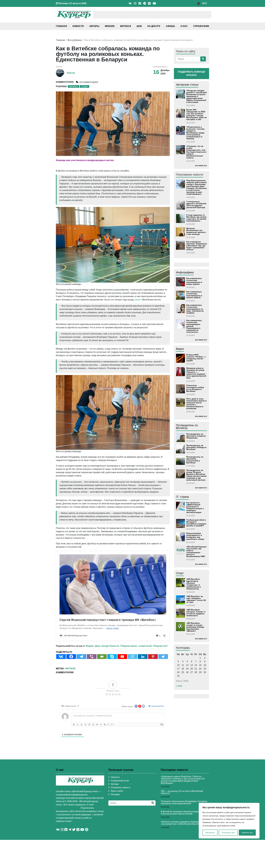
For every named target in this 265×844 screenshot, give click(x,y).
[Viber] (91, 656)
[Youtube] (122, 656)
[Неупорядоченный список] (93, 724)
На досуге (153, 26)
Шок (139, 26)
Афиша (170, 26)
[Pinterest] (153, 656)
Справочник (201, 26)
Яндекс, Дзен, (93, 646)
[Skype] (112, 656)
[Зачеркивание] (85, 724)
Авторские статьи (187, 84)
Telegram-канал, (128, 646)
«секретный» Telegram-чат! (153, 646)
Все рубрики (75, 40)
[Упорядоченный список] (89, 724)
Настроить (210, 832)
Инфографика (185, 272)
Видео (180, 348)
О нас (184, 26)
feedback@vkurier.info (68, 808)
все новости (200, 166)
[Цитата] (97, 724)
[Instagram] (132, 656)
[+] (112, 724)
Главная (61, 26)
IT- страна (182, 496)
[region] (229, 820)
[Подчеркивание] (82, 724)
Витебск (125, 26)
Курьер (71, 73)
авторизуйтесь (157, 706)
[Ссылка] (105, 724)
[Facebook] (71, 656)
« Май (179, 686)
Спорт (84, 86)
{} (108, 724)
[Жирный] (74, 724)
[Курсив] (78, 724)
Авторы (94, 26)
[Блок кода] (101, 724)
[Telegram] (81, 656)
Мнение (110, 26)
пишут (138, 299)
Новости (78, 26)
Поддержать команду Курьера (191, 73)
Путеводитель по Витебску (187, 427)
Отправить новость (120, 787)
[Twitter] (163, 656)
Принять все (247, 832)
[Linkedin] (143, 656)
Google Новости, (110, 646)
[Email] (102, 656)
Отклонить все (228, 832)
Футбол (70, 668)
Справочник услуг (120, 780)
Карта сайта (117, 791)
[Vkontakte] (61, 656)
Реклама (115, 794)
